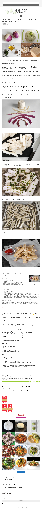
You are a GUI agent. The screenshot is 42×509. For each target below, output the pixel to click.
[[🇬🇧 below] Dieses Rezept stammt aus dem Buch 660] (21, 438)
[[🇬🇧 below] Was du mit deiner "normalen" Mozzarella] (8, 451)
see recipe (5, 336)
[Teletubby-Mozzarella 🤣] (8, 426)
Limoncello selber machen (8, 479)
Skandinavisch (7, 391)
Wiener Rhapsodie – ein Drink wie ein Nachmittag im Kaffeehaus (15, 477)
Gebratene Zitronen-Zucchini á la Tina (10, 484)
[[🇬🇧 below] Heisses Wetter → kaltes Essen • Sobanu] (8, 438)
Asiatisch (4, 387)
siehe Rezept (31, 86)
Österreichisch (26, 391)
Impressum (27, 507)
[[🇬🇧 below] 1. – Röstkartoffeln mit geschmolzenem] (33, 438)
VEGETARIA (21, 10)
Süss (14, 391)
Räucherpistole (6, 486)
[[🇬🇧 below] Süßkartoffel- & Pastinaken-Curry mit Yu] (21, 451)
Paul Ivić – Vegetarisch (7, 481)
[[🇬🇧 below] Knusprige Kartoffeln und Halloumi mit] (33, 451)
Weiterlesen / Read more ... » (34, 381)
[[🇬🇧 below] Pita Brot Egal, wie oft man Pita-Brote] (21, 426)
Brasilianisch (10, 386)
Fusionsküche (24, 387)
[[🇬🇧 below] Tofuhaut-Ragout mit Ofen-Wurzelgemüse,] (33, 463)
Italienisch (8, 389)
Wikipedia (31, 66)
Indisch (4, 389)
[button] (34, 284)
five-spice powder (25, 337)
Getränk (30, 387)
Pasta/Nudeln (31, 388)
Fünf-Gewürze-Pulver (26, 87)
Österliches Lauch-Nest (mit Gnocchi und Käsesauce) (13, 487)
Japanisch (13, 388)
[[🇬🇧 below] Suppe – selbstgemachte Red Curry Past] (8, 463)
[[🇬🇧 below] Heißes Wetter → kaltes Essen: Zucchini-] (33, 426)
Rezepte (9, 23)
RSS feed (3, 503)
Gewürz (35, 387)
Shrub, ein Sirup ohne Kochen (8, 482)
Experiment (14, 387)
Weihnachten (19, 391)
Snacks (7, 24)
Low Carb (6, 23)
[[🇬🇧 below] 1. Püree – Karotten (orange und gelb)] (21, 463)
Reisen (3, 391)
